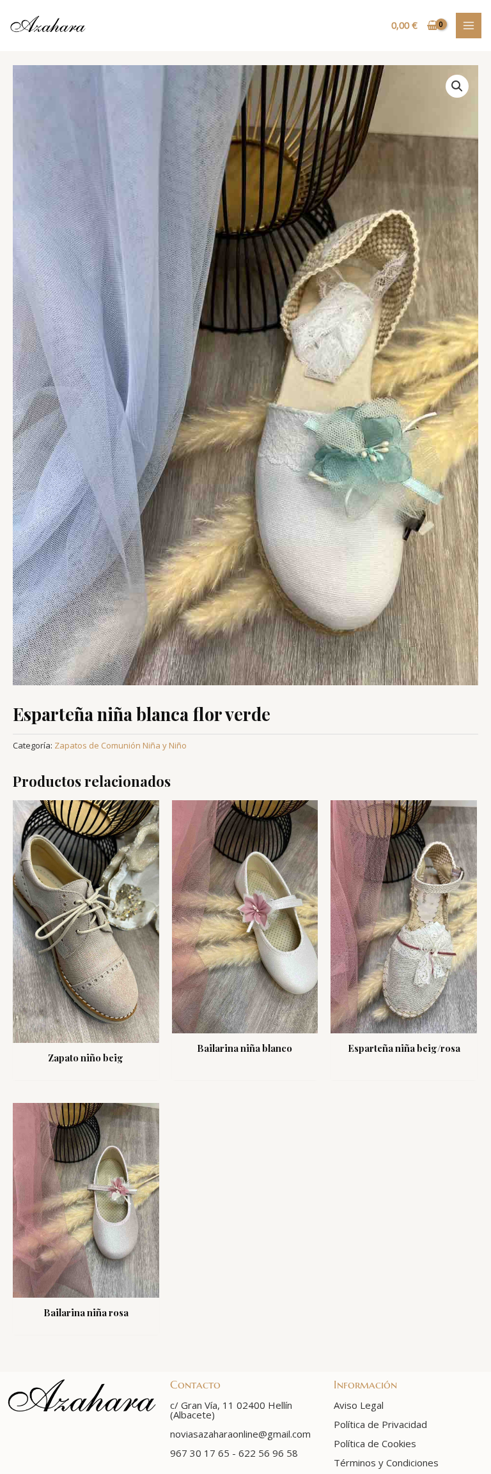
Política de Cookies (375, 1443)
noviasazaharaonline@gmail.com (240, 1433)
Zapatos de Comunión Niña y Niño (120, 745)
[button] (457, 86)
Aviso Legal (359, 1405)
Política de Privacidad (380, 1424)
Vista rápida (85, 1031)
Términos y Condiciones (386, 1462)
